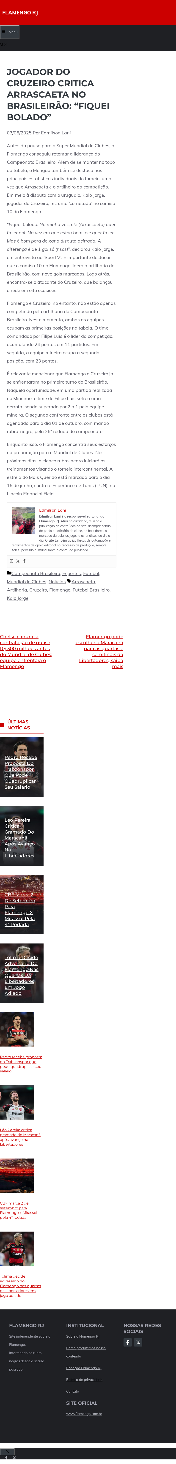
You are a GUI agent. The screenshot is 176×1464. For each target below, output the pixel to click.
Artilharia (17, 590)
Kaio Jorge (17, 598)
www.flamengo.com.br (84, 1414)
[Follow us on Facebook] (6, 1457)
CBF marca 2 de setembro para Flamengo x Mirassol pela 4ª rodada (18, 1210)
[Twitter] (18, 561)
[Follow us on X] (14, 1457)
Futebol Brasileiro (91, 590)
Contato (72, 1391)
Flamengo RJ (20, 12)
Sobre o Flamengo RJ (82, 1336)
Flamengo (59, 590)
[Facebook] (24, 561)
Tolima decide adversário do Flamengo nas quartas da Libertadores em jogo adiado (21, 975)
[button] (3, 45)
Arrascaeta (83, 581)
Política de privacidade (84, 1379)
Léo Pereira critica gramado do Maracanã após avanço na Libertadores (20, 838)
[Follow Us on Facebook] (128, 1342)
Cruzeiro (38, 590)
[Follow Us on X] (138, 1342)
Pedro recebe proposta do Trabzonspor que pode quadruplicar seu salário (21, 1064)
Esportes (71, 573)
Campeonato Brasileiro (35, 573)
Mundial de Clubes (26, 581)
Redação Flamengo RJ (83, 1368)
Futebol (91, 573)
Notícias (57, 581)
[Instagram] (11, 561)
